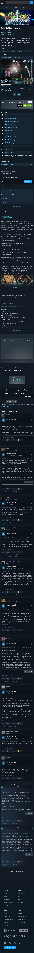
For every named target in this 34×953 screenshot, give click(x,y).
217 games (8, 499)
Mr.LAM (7, 497)
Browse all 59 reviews (17, 871)
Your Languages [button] (10, 401)
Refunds (6, 925)
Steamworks (7, 899)
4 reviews (7, 688)
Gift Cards (6, 905)
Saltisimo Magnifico (11, 528)
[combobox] (18, 2)
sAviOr (7, 448)
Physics (20, 51)
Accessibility (7, 916)
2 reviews (7, 563)
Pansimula (9, 31)
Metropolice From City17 (12, 561)
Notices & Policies (8, 919)
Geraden (7, 686)
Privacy (6, 913)
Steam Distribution (9, 902)
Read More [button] (28, 482)
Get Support (21, 919)
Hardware (20, 899)
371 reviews (16, 416)
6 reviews (15, 499)
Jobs (19, 896)
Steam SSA (7, 896)
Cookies (6, 922)
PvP (26, 51)
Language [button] (27, 390)
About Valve (21, 893)
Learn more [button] (28, 181)
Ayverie (7, 638)
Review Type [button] (5, 390)
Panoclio (7, 414)
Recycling (20, 902)
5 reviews (7, 733)
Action (4, 51)
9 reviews (14, 759)
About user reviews (6, 370)
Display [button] (22, 393)
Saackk (7, 599)
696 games (8, 601)
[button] (4, 8)
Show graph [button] (28, 396)
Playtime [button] (14, 393)
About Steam (7, 893)
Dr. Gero (7, 757)
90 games (7, 759)
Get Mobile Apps (9, 947)
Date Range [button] (5, 393)
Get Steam (21, 913)
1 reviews (15, 450)
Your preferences (17, 370)
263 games (8, 450)
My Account (21, 922)
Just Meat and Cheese (11, 731)
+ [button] (30, 51)
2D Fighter (12, 51)
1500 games (8, 416)
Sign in (3, 89)
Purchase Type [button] (16, 390)
